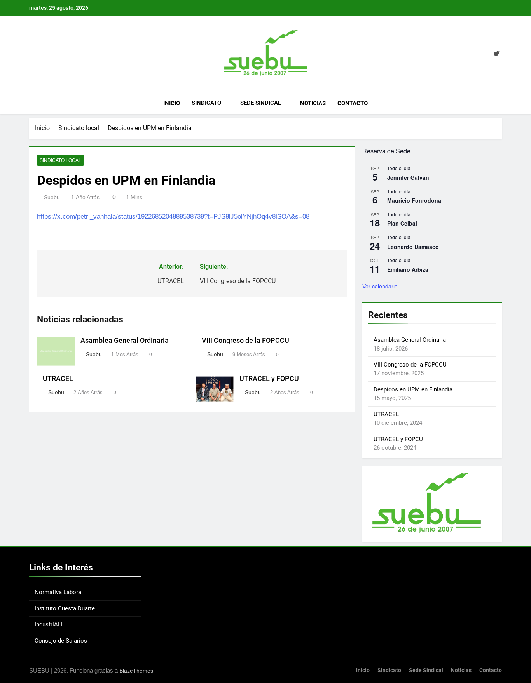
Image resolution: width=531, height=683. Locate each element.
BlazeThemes (136, 670)
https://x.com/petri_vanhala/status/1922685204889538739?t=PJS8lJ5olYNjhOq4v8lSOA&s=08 (173, 216)
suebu (52, 197)
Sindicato (206, 102)
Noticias (313, 103)
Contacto (352, 103)
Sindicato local (60, 160)
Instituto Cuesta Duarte (65, 608)
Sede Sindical (260, 102)
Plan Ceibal (402, 223)
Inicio (171, 103)
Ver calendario (380, 286)
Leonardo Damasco (413, 246)
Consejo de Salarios (61, 640)
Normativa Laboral (59, 592)
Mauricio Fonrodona (414, 200)
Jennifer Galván (408, 177)
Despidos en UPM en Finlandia (413, 389)
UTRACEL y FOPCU (269, 378)
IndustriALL (49, 624)
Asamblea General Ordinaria (124, 340)
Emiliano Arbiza (407, 269)
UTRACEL (58, 378)
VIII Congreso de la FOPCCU (245, 340)
